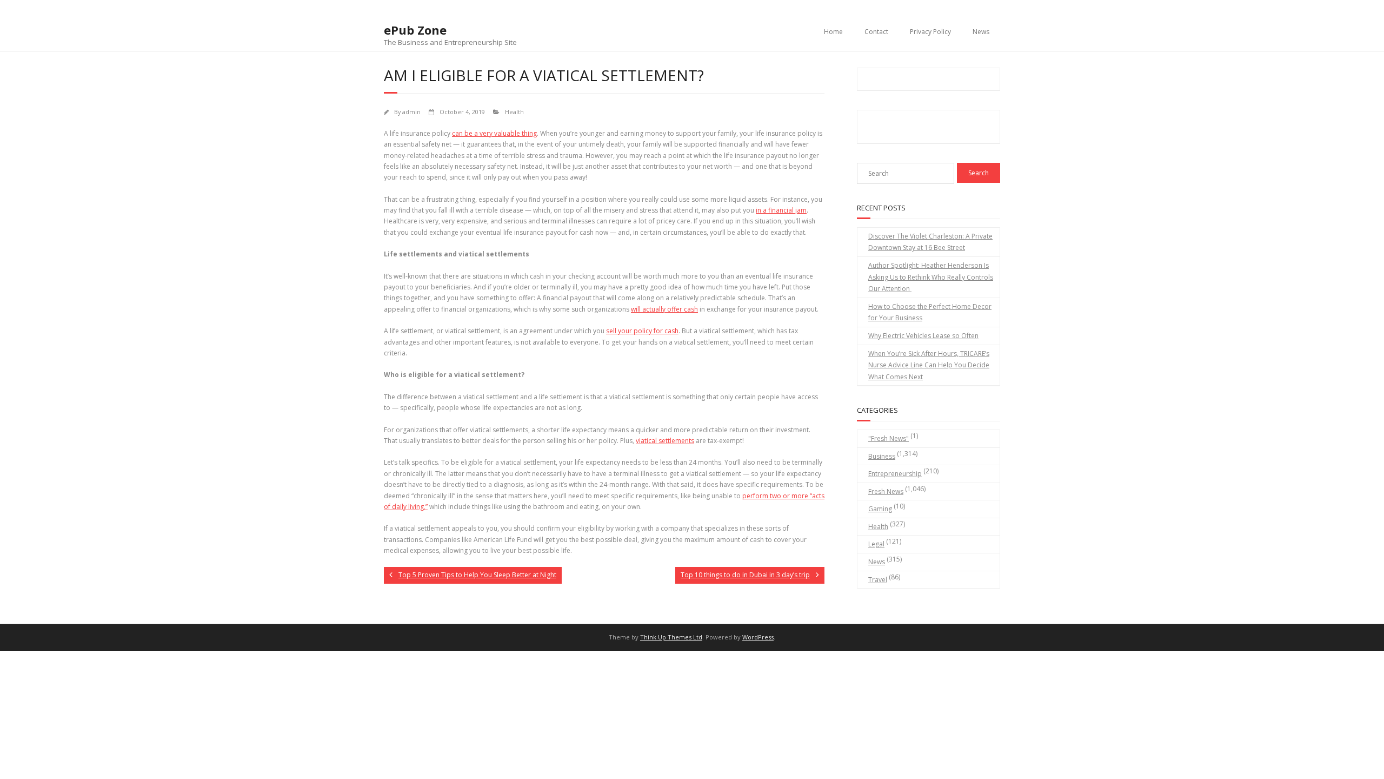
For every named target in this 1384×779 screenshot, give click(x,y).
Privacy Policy (930, 31)
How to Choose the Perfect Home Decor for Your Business (930, 312)
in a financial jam (781, 210)
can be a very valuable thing (494, 133)
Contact (876, 31)
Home (833, 31)
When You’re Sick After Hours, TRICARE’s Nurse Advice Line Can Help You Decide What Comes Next (928, 365)
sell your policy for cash (642, 330)
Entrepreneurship (895, 473)
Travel (877, 579)
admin (411, 112)
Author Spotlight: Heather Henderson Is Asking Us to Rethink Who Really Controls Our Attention (930, 277)
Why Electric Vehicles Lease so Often (923, 335)
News (981, 31)
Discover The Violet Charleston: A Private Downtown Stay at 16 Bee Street (930, 242)
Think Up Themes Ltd (671, 637)
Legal (876, 544)
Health (514, 112)
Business (881, 456)
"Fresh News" (888, 438)
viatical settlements (665, 440)
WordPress (758, 637)
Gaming (880, 508)
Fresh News (885, 491)
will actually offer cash (664, 309)
